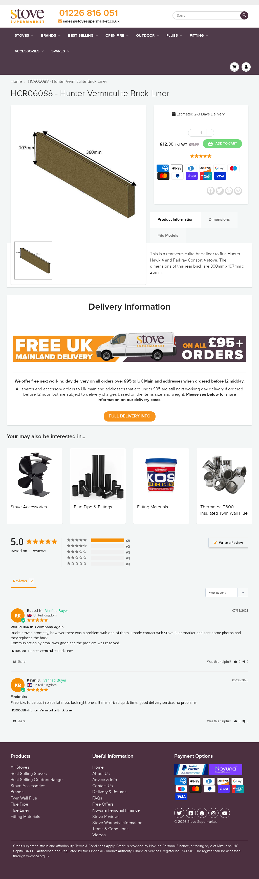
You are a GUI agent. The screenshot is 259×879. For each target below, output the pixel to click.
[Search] (244, 15)
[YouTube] (225, 813)
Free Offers (103, 804)
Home (16, 81)
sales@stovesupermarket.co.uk (90, 21)
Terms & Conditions (110, 828)
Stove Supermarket (202, 822)
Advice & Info (104, 779)
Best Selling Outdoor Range (37, 779)
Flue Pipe (19, 804)
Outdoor (145, 35)
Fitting (197, 35)
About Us (101, 773)
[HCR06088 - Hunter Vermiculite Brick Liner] (78, 174)
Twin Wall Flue (24, 798)
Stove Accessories (29, 507)
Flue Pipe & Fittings (93, 507)
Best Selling (81, 35)
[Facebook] (191, 813)
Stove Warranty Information (117, 822)
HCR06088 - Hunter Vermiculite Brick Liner (42, 650)
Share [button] (21, 662)
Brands (48, 35)
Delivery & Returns (109, 791)
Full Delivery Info (129, 416)
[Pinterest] (202, 813)
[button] (237, 662)
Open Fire (114, 35)
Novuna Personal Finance (116, 810)
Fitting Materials (152, 507)
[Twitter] (179, 813)
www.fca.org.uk (37, 856)
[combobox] (210, 15)
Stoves (22, 35)
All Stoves (20, 767)
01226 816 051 (88, 13)
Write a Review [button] (231, 542)
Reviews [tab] (20, 580)
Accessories (27, 51)
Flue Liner (20, 810)
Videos (99, 834)
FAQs (97, 798)
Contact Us (102, 785)
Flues (172, 35)
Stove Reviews (106, 816)
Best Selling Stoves (29, 773)
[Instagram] (213, 813)
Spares (58, 51)
